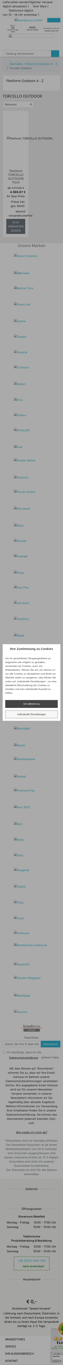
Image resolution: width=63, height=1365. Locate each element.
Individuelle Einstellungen (31, 714)
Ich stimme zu (31, 703)
